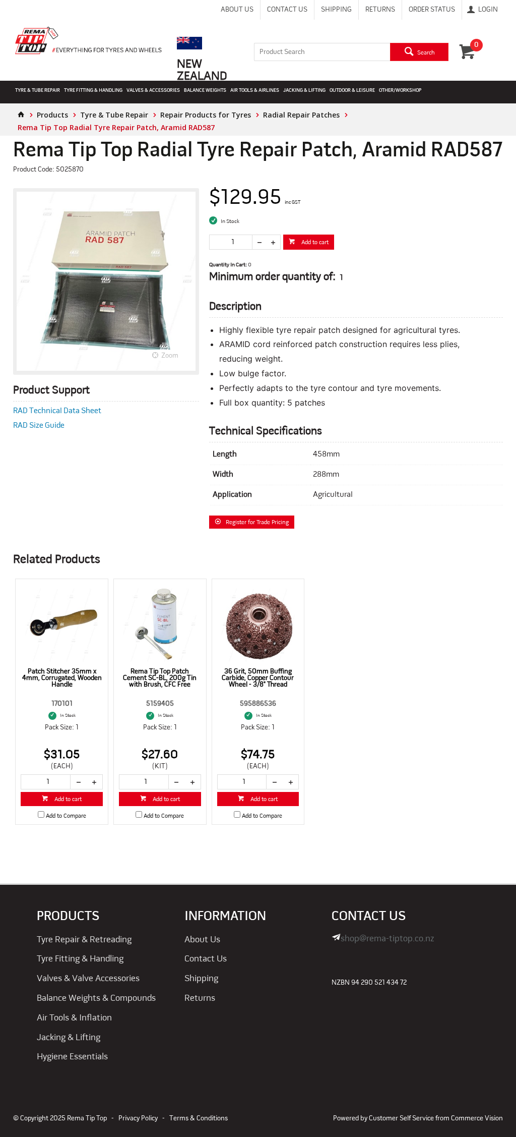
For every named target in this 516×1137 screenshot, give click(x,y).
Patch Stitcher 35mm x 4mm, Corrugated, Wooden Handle (62, 678)
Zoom (169, 356)
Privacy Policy (138, 1118)
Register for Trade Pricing (257, 523)
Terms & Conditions (198, 1118)
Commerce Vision (477, 1118)
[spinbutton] (231, 242)
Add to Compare (66, 816)
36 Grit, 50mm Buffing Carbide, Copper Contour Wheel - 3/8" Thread (258, 678)
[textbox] (322, 52)
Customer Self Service (401, 1118)
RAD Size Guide (38, 426)
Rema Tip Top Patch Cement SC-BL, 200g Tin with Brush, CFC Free (160, 678)
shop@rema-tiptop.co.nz (387, 939)
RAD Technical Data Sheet (57, 411)
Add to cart (314, 243)
